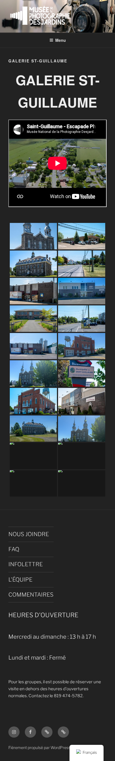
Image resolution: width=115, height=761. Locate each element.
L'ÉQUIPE (20, 579)
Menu (60, 40)
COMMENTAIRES (31, 594)
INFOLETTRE (25, 564)
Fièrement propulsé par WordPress (39, 747)
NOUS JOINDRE (28, 534)
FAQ (13, 549)
